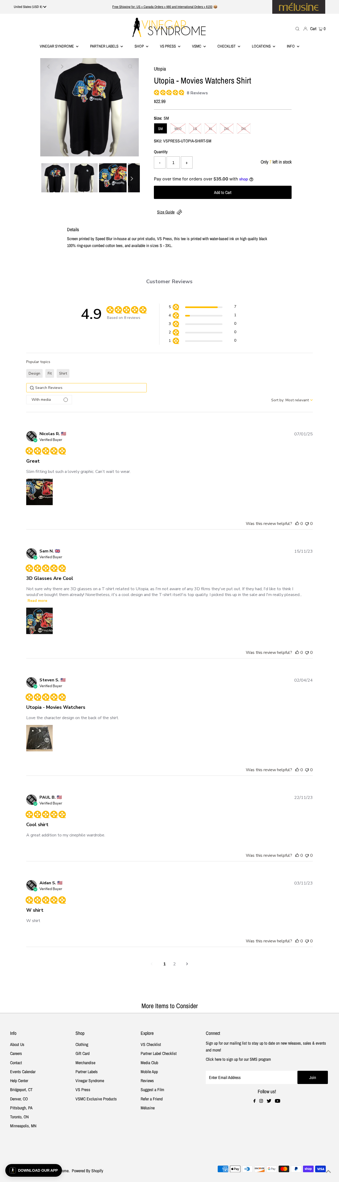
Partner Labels (104, 46)
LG (195, 128)
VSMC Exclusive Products (96, 1099)
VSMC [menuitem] (197, 46)
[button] (202, 307)
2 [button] (174, 964)
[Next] (62, 66)
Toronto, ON (19, 1117)
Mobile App (149, 1071)
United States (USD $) (28, 6)
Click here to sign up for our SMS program (238, 1059)
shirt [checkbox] (63, 373)
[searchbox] (86, 387)
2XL (226, 128)
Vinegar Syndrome (57, 46)
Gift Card (82, 1053)
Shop (140, 46)
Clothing (81, 1044)
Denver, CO (19, 1099)
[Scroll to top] (328, 1171)
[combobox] (292, 400)
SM (160, 128)
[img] (156, 92)
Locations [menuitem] (261, 46)
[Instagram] (261, 1101)
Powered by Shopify (87, 1171)
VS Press (82, 1089)
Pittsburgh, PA (21, 1108)
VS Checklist (151, 1044)
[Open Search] (297, 28)
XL (210, 128)
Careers (16, 1053)
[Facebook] (254, 1101)
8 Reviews (197, 93)
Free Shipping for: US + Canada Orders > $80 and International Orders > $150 (162, 6)
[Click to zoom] (130, 66)
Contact (16, 1062)
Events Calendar (22, 1071)
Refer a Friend (152, 1099)
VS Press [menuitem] (168, 46)
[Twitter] (269, 1101)
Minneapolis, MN (23, 1126)
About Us (17, 1044)
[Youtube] (278, 1101)
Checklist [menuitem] (227, 46)
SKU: (158, 141)
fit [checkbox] (50, 373)
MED (178, 128)
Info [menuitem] (291, 46)
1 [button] (164, 964)
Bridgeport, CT (21, 1089)
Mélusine (148, 1108)
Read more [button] (37, 600)
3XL (243, 128)
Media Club (149, 1062)
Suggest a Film (152, 1089)
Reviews (147, 1080)
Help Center (19, 1080)
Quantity (161, 152)
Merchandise (85, 1062)
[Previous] (49, 66)
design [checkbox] (34, 373)
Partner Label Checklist (159, 1053)
